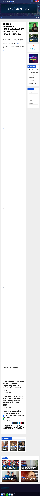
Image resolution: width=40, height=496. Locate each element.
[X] (13, 417)
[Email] (13, 421)
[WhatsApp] (13, 418)
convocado (18, 43)
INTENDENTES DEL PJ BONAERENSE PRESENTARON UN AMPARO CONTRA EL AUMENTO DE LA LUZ (8, 428)
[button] (36, 17)
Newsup (15, 493)
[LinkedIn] (13, 420)
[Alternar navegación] (19, 17)
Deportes (30, 97)
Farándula (31, 103)
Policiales (30, 106)
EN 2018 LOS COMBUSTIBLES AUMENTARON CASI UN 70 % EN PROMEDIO (18, 427)
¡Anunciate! (37, 493)
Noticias (30, 92)
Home (30, 493)
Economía (31, 100)
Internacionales (5, 446)
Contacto (33, 493)
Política (30, 95)
